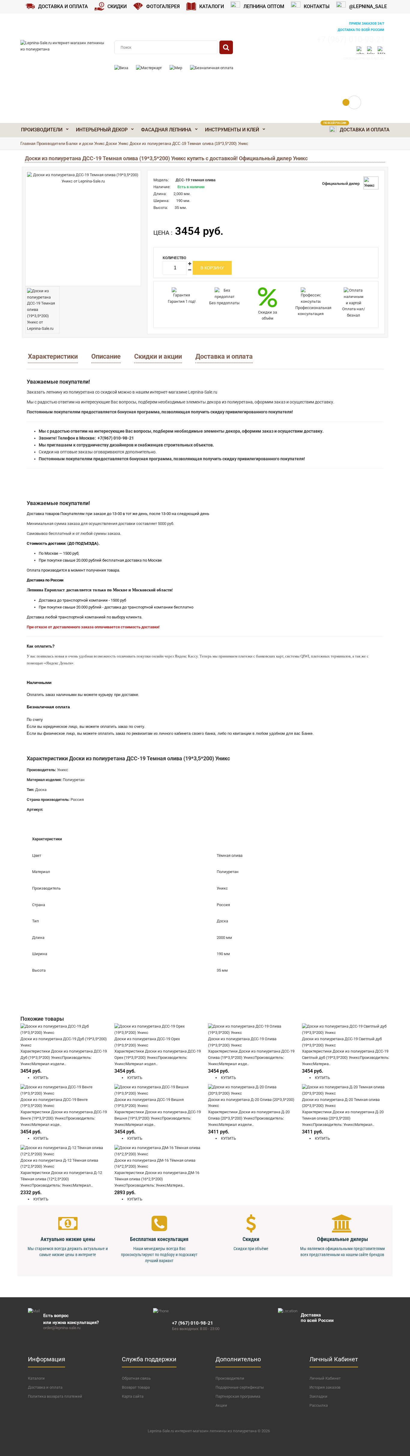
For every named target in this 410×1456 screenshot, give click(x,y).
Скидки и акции (158, 356)
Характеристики (53, 356)
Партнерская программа (238, 1396)
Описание (106, 356)
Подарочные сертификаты (240, 1387)
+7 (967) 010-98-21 (351, 39)
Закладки (318, 1396)
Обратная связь (136, 1378)
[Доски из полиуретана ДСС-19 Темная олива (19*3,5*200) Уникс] (83, 228)
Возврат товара (136, 1387)
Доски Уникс (117, 143)
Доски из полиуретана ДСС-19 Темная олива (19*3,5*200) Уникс (189, 143)
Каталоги (36, 1378)
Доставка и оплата (224, 356)
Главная (27, 143)
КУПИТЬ (40, 1077)
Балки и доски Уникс (85, 143)
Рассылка (318, 1405)
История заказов (324, 1387)
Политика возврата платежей (55, 1396)
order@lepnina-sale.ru (363, 58)
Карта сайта (132, 1396)
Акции (221, 1405)
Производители (51, 143)
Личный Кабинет (325, 1378)
